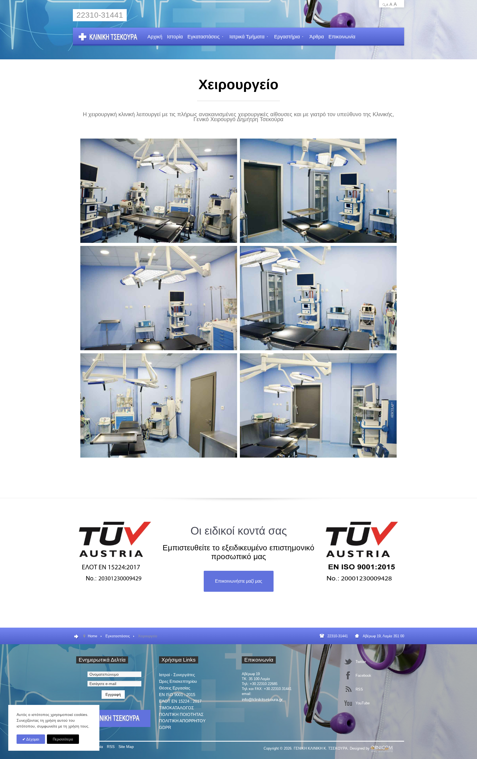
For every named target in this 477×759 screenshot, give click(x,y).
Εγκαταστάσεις (203, 36)
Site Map (126, 746)
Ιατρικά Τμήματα (246, 36)
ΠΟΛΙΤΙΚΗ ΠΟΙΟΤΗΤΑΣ (181, 714)
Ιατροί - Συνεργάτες (177, 674)
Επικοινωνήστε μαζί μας (238, 581)
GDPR (165, 727)
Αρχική (154, 36)
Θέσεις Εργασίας (174, 688)
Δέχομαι (32, 739)
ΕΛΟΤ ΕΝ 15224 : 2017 (180, 701)
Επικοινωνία (341, 36)
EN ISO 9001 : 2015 (177, 694)
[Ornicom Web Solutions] (382, 748)
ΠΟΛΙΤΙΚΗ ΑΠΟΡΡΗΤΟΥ (182, 720)
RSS (111, 746)
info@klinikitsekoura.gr (262, 699)
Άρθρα (316, 36)
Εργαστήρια (287, 36)
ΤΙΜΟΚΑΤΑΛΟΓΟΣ (176, 707)
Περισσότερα (63, 739)
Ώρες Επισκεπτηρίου (178, 681)
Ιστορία (175, 36)
